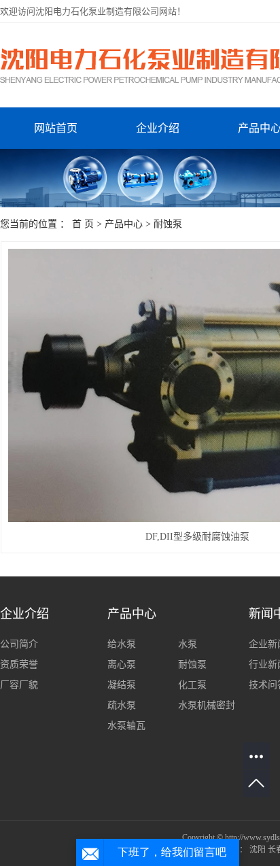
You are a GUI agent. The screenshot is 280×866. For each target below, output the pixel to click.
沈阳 (257, 849)
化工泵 (192, 685)
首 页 (83, 224)
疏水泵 (121, 705)
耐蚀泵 (168, 224)
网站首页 (55, 128)
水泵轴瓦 (126, 726)
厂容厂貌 (19, 685)
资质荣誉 (19, 664)
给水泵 (121, 644)
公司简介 (19, 644)
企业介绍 (157, 128)
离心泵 (121, 664)
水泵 (187, 644)
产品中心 (124, 224)
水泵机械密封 (206, 705)
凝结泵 (121, 685)
